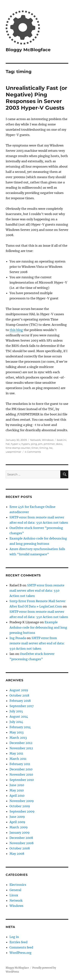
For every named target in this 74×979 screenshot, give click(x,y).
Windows (48, 439)
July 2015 (16, 711)
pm (40, 443)
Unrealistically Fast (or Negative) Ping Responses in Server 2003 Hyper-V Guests (36, 98)
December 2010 (20, 769)
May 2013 (16, 732)
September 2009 (22, 811)
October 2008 (19, 848)
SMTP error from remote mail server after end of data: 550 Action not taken (36, 590)
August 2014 (18, 716)
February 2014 (20, 727)
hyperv (25, 443)
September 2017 (21, 706)
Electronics (17, 885)
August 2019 (18, 690)
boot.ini (61, 439)
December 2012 (20, 743)
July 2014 (16, 722)
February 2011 (19, 764)
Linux (13, 895)
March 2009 (18, 827)
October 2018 (19, 695)
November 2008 (21, 843)
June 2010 (16, 785)
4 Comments (33, 451)
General (15, 890)
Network (35, 439)
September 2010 (21, 780)
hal (8, 443)
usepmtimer (13, 451)
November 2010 (21, 774)
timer (34, 447)
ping (34, 443)
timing (43, 447)
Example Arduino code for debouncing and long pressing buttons (38, 627)
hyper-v (15, 443)
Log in (14, 937)
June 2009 (17, 817)
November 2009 (21, 801)
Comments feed (21, 947)
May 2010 (16, 790)
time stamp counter (18, 447)
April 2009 (17, 822)
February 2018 (20, 701)
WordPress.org (20, 953)
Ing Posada (17, 638)
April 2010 (16, 795)
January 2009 (19, 832)
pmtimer (49, 443)
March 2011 (17, 759)
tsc (51, 447)
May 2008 (16, 853)
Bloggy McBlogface (28, 49)
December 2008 (21, 838)
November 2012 (21, 748)
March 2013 (18, 737)
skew (59, 443)
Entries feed (18, 942)
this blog (16, 330)
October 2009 (19, 806)
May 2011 (16, 753)
